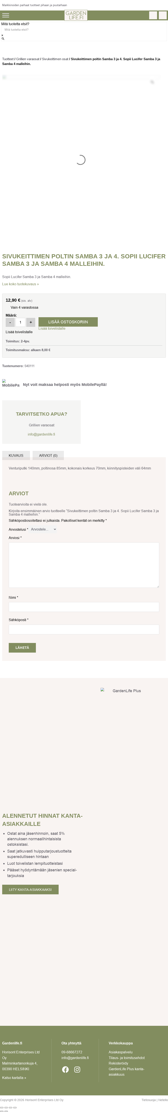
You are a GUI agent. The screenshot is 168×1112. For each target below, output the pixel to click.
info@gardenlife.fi (41, 434)
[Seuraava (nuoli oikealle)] (6, 1111)
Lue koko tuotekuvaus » (20, 284)
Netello (163, 1100)
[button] (51, 328)
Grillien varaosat (27, 59)
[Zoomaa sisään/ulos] (2, 1107)
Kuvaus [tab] (16, 455)
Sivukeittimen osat (55, 59)
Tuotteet (8, 59)
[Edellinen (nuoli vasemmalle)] (2, 1111)
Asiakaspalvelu (121, 1052)
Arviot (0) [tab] (48, 455)
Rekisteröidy (118, 1063)
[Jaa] (10, 1107)
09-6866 (71, 1052)
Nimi (13, 597)
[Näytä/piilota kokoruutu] (6, 1107)
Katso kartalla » (14, 1078)
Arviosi (15, 538)
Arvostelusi (18, 529)
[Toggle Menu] (5, 15)
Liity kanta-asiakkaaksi (30, 889)
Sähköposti (18, 620)
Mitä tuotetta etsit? (15, 24)
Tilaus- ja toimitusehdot (127, 1058)
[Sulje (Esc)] (15, 1107)
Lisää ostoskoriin (68, 322)
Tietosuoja (149, 1100)
